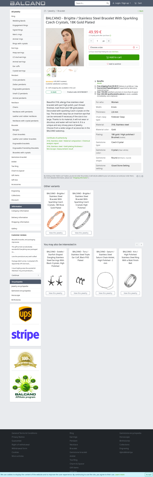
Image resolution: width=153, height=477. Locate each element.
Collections (15, 195)
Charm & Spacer (18, 171)
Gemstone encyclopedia (21, 291)
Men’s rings (17, 34)
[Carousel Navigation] (139, 244)
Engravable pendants (21, 89)
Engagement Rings (20, 25)
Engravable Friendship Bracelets (26, 148)
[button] (65, 47)
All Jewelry (15, 12)
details (99, 83)
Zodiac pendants (19, 84)
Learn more (119, 474)
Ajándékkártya (126, 452)
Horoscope (15, 295)
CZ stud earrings (19, 57)
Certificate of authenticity (57, 138)
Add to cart (115, 57)
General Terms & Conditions (24, 433)
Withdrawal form (19, 448)
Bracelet (14, 125)
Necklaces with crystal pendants (25, 121)
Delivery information (19, 217)
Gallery (14, 228)
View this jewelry (56, 233)
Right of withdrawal (21, 444)
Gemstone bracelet (19, 157)
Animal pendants (19, 98)
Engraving (15, 191)
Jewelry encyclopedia (19, 286)
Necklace (15, 102)
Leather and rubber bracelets (24, 139)
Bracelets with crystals (22, 152)
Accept (148, 474)
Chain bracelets (19, 134)
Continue (15, 275)
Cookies (15, 452)
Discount (15, 200)
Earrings (14, 48)
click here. (115, 52)
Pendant (14, 75)
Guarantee (16, 440)
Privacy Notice (18, 437)
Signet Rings (18, 30)
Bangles (16, 130)
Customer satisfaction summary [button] (56, 84)
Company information (20, 211)
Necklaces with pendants (23, 112)
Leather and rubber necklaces (25, 116)
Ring (13, 16)
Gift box (14, 180)
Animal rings (18, 39)
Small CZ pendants (20, 93)
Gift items (15, 175)
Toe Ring (14, 166)
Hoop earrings (18, 52)
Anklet (13, 162)
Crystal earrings (19, 71)
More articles (18, 456)
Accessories (16, 184)
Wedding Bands (19, 21)
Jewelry (51, 11)
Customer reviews (18, 235)
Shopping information (20, 222)
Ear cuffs (16, 66)
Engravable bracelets (21, 143)
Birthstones (16, 300)
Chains (15, 107)
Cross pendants (19, 80)
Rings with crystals (20, 43)
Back (141, 11)
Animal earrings (19, 62)
